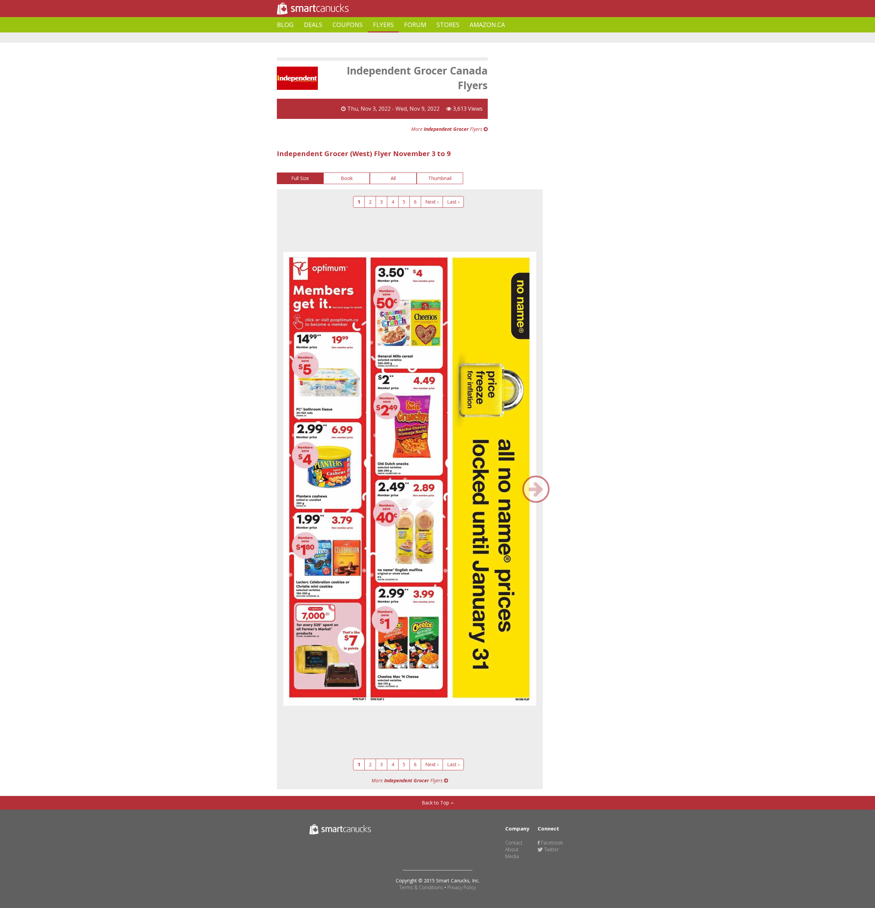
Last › (453, 201)
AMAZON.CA (487, 24)
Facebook (551, 842)
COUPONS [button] (348, 24)
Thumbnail (440, 178)
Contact (514, 842)
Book (347, 178)
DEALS (313, 24)
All (393, 178)
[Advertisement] (401, 37)
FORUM (415, 24)
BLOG (285, 24)
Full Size (300, 178)
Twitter (551, 849)
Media (512, 856)
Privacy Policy (461, 887)
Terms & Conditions (421, 887)
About (512, 849)
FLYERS (383, 24)
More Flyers (447, 129)
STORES (447, 24)
